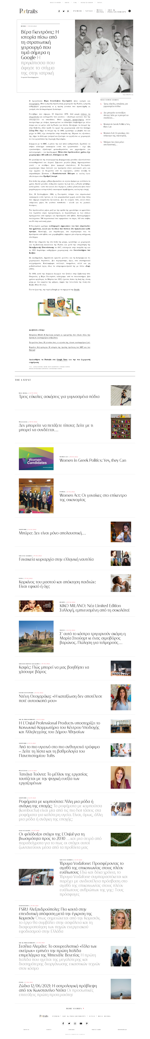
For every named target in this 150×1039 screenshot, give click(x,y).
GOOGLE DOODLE (38, 366)
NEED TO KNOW (55, 2)
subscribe (72, 1029)
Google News (62, 359)
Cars (75, 2)
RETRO (23, 26)
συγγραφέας (34, 103)
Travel (99, 2)
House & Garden (87, 2)
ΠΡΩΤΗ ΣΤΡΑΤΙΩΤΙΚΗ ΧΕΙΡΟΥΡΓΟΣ (38, 368)
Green (67, 2)
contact (49, 1029)
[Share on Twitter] (63, 12)
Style (89, 11)
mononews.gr (122, 1029)
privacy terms (96, 1029)
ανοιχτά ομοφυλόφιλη (74, 119)
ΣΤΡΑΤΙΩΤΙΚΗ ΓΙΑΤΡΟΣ (55, 368)
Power (77, 11)
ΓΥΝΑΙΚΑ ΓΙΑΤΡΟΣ (64, 366)
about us (26, 1029)
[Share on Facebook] (59, 12)
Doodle (76, 289)
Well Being (100, 11)
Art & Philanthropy (117, 11)
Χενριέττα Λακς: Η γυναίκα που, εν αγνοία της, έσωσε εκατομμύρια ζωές (59, 342)
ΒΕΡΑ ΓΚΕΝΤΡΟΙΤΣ (53, 366)
